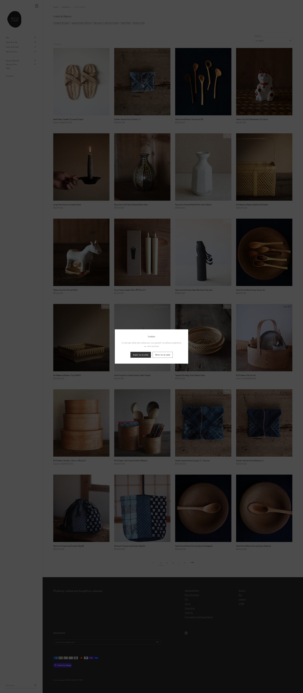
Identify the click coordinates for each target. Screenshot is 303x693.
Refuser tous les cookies (162, 355)
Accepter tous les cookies (140, 355)
